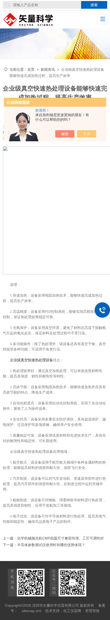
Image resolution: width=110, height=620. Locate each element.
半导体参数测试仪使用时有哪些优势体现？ (51, 545)
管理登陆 (92, 611)
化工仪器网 (72, 611)
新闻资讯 (48, 69)
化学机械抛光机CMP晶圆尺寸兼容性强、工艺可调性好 (60, 538)
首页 (31, 69)
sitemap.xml (31, 611)
